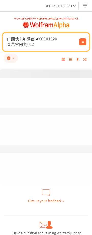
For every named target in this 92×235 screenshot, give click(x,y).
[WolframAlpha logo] (46, 25)
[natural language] (11, 58)
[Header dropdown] (85, 5)
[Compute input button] (82, 41)
